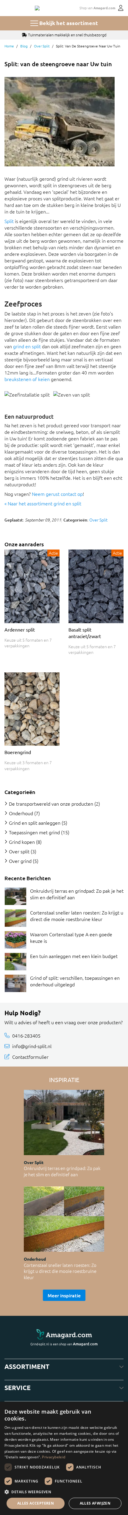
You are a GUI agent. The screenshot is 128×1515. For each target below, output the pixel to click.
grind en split (27, 346)
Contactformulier (30, 1056)
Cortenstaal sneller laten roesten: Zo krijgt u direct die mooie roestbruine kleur (76, 915)
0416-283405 (26, 1035)
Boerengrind (17, 752)
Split (9, 221)
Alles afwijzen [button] (95, 1503)
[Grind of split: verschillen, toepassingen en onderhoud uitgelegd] (15, 983)
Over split (42, 46)
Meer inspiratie (64, 1295)
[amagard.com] (64, 1335)
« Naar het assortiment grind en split (42, 503)
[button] (64, 1491)
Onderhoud (21, 813)
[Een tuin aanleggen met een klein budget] (15, 961)
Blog (24, 46)
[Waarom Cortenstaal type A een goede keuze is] (15, 939)
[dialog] (64, 1458)
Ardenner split (19, 629)
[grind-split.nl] (37, 8)
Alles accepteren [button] (35, 1503)
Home (9, 46)
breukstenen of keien (27, 379)
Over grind (20, 861)
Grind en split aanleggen (34, 822)
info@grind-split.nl (31, 1046)
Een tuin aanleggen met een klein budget (74, 956)
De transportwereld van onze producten (51, 803)
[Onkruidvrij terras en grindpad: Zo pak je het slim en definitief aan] (15, 896)
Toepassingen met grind (34, 832)
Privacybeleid (53, 1457)
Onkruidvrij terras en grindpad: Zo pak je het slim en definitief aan (62, 1171)
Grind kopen (22, 841)
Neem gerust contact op (57, 493)
